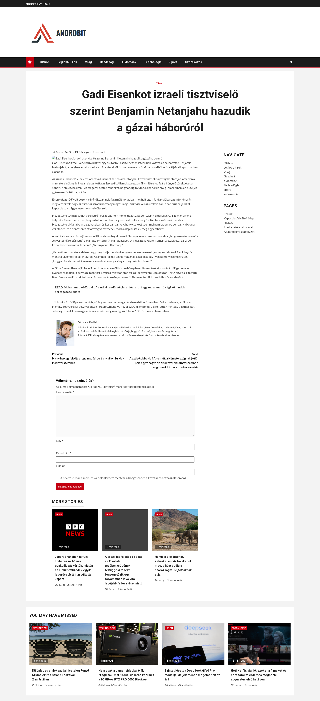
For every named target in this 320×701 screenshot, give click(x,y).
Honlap (60, 465)
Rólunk (228, 214)
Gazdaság (107, 62)
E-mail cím (63, 453)
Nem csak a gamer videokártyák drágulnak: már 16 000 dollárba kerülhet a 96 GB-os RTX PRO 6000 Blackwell (126, 675)
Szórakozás (40, 628)
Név (59, 440)
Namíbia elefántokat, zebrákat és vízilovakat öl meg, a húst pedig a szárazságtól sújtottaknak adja (173, 565)
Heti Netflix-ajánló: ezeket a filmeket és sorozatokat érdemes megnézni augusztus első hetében (258, 675)
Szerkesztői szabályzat (238, 227)
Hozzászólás (65, 392)
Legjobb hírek (67, 62)
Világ (88, 62)
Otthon (44, 62)
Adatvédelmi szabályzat (239, 231)
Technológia (152, 62)
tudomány (129, 62)
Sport (173, 62)
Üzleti (169, 628)
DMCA (228, 222)
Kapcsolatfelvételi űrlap (239, 218)
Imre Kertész (54, 685)
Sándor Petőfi (64, 152)
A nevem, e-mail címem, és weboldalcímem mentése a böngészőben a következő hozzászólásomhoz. (123, 478)
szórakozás (193, 62)
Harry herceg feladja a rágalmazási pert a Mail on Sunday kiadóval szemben (88, 358)
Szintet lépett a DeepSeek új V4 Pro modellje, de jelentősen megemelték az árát (192, 675)
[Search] (291, 62)
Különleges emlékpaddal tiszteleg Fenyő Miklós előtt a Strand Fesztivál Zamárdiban (60, 675)
